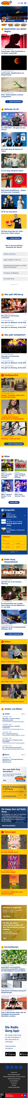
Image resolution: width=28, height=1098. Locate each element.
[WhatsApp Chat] (25, 21)
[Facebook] (7, 1067)
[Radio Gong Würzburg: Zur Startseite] (6, 3)
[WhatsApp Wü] (20, 1067)
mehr (23, 714)
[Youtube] (16, 1067)
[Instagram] (12, 1067)
